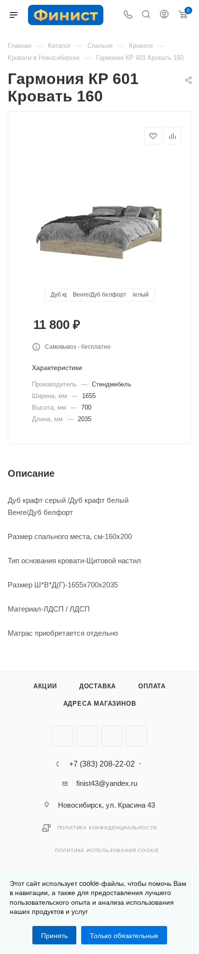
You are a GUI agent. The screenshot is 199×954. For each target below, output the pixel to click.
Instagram (111, 736)
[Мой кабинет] (164, 15)
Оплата (152, 686)
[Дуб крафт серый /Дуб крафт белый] (99, 229)
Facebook (87, 736)
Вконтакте (62, 736)
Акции (45, 686)
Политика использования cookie (107, 850)
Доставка (97, 686)
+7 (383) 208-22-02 (102, 764)
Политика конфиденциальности (107, 827)
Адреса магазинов (99, 703)
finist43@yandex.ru (106, 783)
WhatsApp (136, 736)
